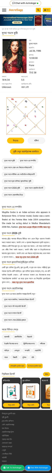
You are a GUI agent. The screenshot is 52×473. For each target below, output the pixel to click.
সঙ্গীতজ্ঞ (42, 343)
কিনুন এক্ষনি (11, 405)
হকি (33, 357)
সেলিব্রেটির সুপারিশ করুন (17, 366)
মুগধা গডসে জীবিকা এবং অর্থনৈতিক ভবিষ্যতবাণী (19, 174)
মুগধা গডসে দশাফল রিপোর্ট (12, 313)
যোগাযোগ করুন (7, 443)
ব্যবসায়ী (6, 337)
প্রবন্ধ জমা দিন (7, 439)
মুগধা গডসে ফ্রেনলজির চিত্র (13, 195)
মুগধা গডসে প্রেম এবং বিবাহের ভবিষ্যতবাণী (18, 167)
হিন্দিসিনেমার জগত (29, 343)
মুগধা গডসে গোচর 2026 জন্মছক (15, 320)
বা (47, 10)
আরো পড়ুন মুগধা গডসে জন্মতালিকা (23, 282)
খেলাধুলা (16, 350)
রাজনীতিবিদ (18, 337)
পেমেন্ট (4, 450)
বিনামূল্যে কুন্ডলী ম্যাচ (8, 413)
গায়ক (6, 357)
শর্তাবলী (4, 457)
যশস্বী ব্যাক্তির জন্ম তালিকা (16, 29)
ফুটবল (24, 357)
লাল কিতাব (5, 428)
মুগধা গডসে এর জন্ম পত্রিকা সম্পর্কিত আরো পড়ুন (34, 227)
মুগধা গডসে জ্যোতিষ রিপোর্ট (34, 188)
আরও (46, 374)
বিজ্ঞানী (15, 357)
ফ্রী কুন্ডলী (5, 417)
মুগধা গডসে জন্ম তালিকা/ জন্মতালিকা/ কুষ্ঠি (17, 181)
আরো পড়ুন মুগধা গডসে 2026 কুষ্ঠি (27, 257)
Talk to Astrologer (13, 468)
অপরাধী (27, 350)
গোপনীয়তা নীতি (7, 454)
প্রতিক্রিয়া (5, 435)
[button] (4, 20)
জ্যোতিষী (38, 350)
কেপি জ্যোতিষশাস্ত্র (8, 424)
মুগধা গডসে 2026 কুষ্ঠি (12, 188)
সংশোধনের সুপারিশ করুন (34, 366)
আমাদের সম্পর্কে (7, 446)
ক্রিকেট (29, 337)
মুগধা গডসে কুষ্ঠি (9, 160)
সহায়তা (4, 461)
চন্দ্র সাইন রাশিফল (8, 421)
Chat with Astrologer (24, 3)
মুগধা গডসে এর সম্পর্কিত (28, 160)
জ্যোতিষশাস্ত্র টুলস (8, 432)
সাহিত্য (6, 350)
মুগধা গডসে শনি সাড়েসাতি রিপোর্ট (14, 306)
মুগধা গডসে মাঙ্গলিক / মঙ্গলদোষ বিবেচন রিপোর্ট (19, 299)
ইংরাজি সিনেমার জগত (11, 343)
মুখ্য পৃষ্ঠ (4, 29)
